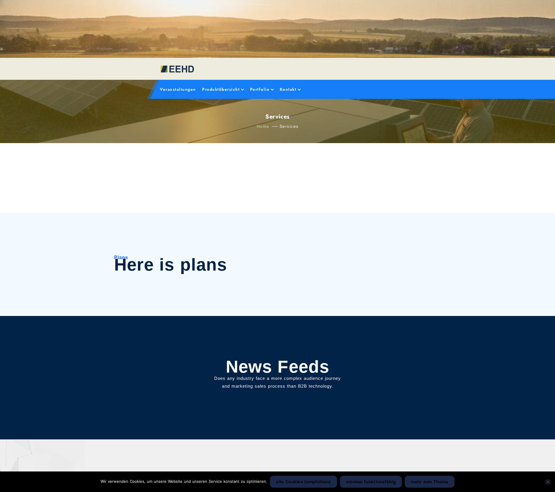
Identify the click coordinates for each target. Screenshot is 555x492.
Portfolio (260, 89)
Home (263, 126)
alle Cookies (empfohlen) (303, 481)
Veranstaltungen (178, 89)
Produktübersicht (221, 89)
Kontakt (288, 89)
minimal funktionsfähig (371, 481)
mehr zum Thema (429, 481)
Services (289, 126)
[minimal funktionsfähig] (548, 482)
